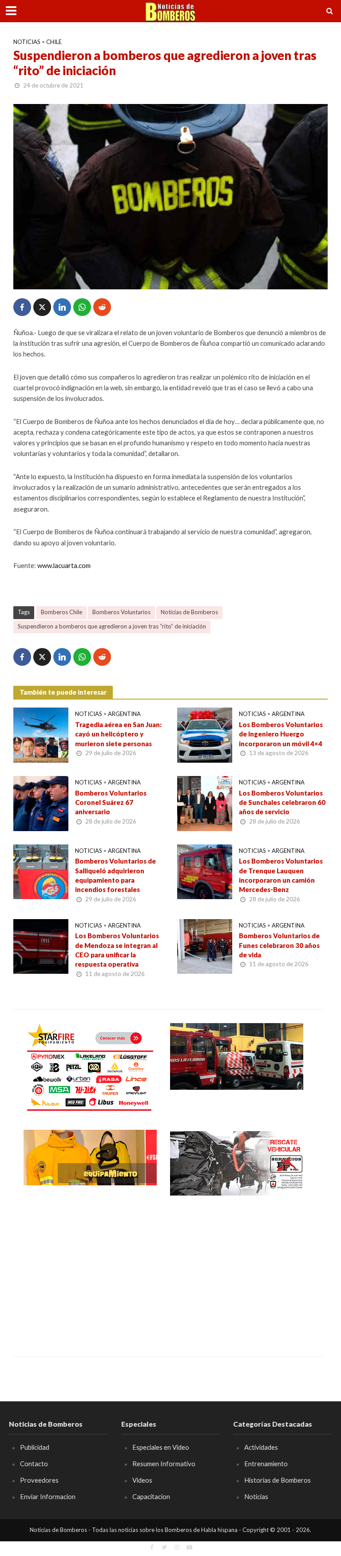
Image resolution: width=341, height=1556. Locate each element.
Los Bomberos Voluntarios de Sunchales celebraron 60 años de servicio (282, 802)
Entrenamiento (266, 1464)
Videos (142, 1480)
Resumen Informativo (163, 1464)
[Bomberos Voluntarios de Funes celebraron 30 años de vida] (204, 945)
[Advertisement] (90, 1269)
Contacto (34, 1464)
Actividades (261, 1447)
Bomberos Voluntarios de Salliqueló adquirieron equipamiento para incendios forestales (115, 875)
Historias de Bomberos (277, 1480)
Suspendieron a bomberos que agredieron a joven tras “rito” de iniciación (112, 626)
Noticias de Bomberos (189, 612)
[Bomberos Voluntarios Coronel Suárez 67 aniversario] (40, 802)
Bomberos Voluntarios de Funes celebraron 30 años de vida (279, 945)
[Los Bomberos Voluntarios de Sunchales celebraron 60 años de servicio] (204, 802)
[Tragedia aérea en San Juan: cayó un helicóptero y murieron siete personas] (40, 734)
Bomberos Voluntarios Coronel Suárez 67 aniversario (111, 802)
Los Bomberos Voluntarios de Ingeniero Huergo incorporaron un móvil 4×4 (281, 734)
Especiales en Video (160, 1447)
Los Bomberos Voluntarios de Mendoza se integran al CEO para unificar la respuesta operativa (117, 950)
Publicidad (34, 1447)
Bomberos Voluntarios (121, 612)
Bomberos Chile (61, 612)
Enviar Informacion (47, 1496)
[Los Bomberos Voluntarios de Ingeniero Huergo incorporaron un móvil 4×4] (204, 734)
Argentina (124, 713)
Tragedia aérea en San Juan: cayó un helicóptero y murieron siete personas (118, 734)
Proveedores (39, 1480)
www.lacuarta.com (64, 565)
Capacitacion (151, 1496)
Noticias (26, 41)
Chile (54, 41)
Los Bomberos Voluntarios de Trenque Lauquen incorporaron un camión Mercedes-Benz (281, 875)
